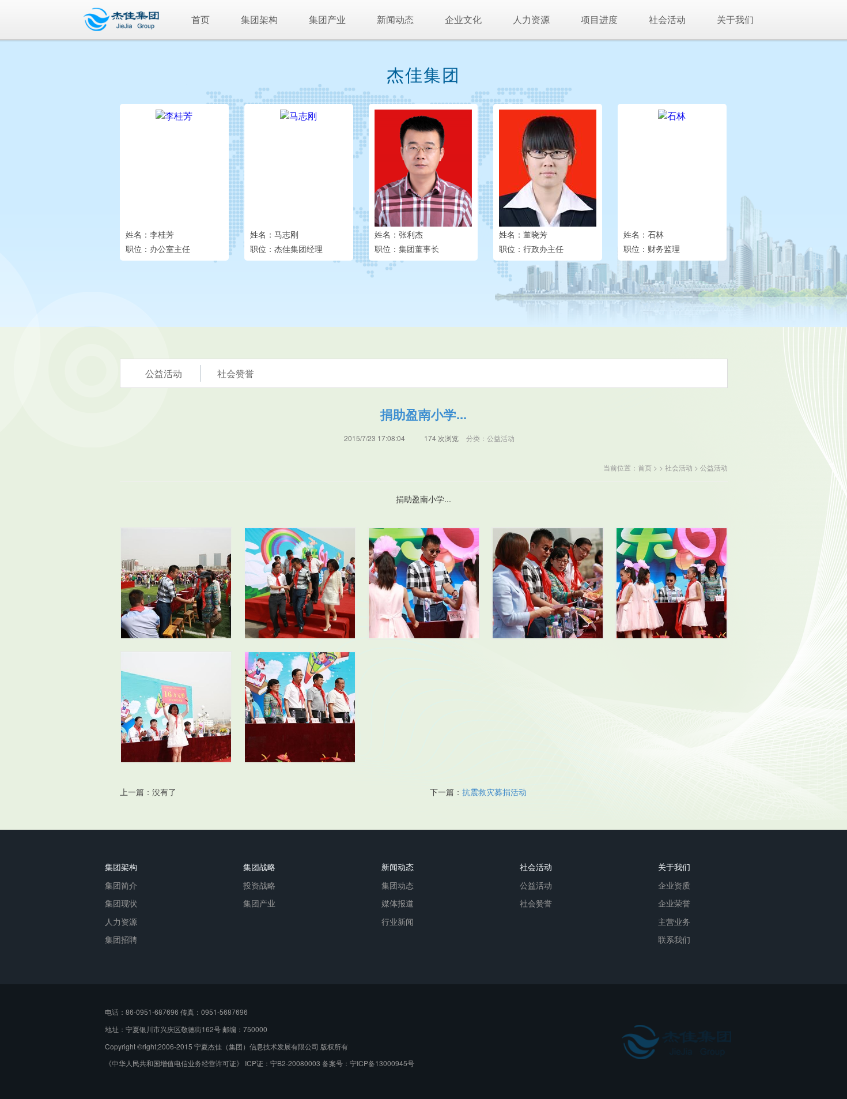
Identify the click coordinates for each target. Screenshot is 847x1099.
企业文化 (463, 19)
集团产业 (327, 19)
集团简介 (121, 885)
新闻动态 (395, 19)
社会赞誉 (536, 903)
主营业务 (674, 921)
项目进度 (599, 19)
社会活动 (667, 19)
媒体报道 (397, 903)
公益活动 (714, 467)
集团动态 (397, 885)
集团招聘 (121, 939)
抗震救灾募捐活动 (494, 791)
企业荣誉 (674, 903)
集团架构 (259, 19)
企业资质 (674, 885)
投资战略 (259, 885)
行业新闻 (397, 921)
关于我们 (735, 19)
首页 (200, 19)
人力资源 (531, 19)
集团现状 (121, 903)
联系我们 (674, 939)
